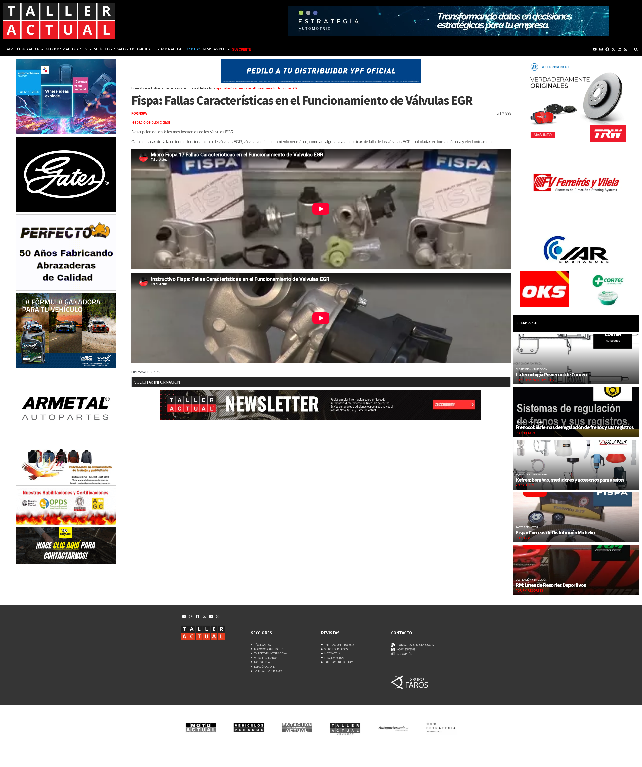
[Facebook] (607, 49)
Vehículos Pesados (111, 49)
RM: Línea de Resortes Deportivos (551, 584)
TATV (9, 49)
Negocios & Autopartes (66, 49)
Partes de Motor (527, 527)
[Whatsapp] (625, 49)
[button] (29, 49)
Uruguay (192, 49)
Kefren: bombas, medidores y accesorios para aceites (570, 479)
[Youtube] (594, 49)
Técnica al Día (27, 49)
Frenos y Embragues (529, 421)
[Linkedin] (619, 49)
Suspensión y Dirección (531, 369)
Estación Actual (169, 49)
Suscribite (241, 49)
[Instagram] (601, 49)
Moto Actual (141, 49)
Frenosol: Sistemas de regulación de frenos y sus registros (574, 427)
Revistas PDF (214, 49)
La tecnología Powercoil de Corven (551, 374)
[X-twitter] (613, 49)
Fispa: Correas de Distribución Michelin (555, 532)
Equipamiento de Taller (531, 474)
